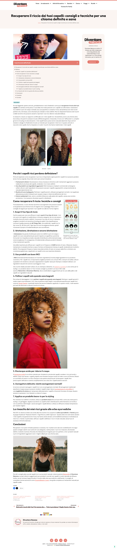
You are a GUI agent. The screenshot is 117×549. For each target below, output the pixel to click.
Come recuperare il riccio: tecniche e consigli (28, 73)
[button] (77, 63)
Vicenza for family (66, 6)
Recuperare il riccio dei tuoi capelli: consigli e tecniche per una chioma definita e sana (37, 67)
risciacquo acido (19, 374)
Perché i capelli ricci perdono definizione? (27, 71)
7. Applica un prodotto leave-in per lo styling (29, 89)
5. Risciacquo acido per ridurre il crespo (28, 84)
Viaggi (85, 3)
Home (37, 3)
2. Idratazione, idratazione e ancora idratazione (29, 78)
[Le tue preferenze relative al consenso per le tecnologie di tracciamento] (114, 546)
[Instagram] (51, 540)
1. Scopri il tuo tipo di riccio (24, 76)
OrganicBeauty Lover (42, 480)
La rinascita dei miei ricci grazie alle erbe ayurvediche (30, 91)
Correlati (19, 97)
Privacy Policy (62, 543)
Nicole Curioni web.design (63, 545)
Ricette (93, 3)
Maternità (66, 474)
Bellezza (18, 69)
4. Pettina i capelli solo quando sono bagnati (29, 82)
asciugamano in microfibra (63, 389)
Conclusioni (19, 93)
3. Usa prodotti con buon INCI (25, 80)
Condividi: (19, 95)
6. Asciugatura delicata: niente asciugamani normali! (31, 86)
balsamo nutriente (60, 267)
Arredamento (45, 3)
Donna (78, 3)
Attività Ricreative (58, 3)
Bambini (69, 3)
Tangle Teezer (22, 283)
